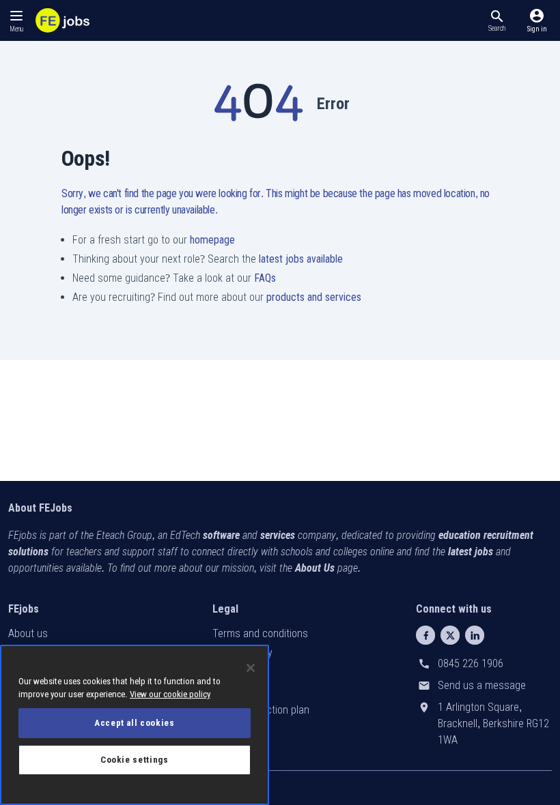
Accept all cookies (134, 723)
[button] (497, 20)
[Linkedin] (474, 635)
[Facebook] (425, 635)
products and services (313, 297)
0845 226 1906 (470, 663)
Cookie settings (134, 760)
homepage (212, 239)
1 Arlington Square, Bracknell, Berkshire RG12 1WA (493, 723)
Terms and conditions (260, 633)
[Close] (251, 668)
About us (28, 633)
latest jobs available (301, 258)
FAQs (265, 278)
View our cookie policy (170, 694)
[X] (450, 635)
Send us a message (482, 685)
